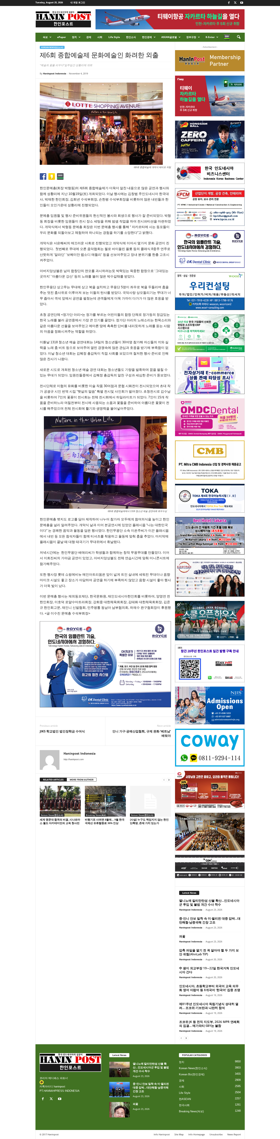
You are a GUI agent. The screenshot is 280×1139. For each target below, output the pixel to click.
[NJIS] (210, 705)
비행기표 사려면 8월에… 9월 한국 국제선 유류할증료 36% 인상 (104, 821)
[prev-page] (164, 780)
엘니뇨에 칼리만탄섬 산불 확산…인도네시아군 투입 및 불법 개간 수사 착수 (209, 902)
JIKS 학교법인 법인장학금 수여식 (62, 731)
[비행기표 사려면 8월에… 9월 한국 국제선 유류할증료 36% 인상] (105, 801)
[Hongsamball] (210, 139)
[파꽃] (119, 1109)
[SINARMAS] (210, 578)
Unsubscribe (216, 1134)
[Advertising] (105, 664)
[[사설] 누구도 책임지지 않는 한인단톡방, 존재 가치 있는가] (150, 801)
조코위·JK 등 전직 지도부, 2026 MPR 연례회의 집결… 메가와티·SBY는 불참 (209, 1024)
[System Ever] (210, 333)
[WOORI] (210, 291)
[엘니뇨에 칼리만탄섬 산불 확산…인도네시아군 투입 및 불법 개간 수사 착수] (119, 1069)
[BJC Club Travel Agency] (210, 536)
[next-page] (169, 780)
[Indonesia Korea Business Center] (210, 173)
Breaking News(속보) (96, 815)
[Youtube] (241, 3)
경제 (88, 37)
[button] (238, 37)
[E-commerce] (210, 375)
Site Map (179, 1134)
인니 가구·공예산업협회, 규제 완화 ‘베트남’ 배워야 (141, 733)
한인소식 (131, 37)
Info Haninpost (162, 1134)
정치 (74, 37)
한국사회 (184, 1105)
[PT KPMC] (210, 207)
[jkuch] (210, 832)
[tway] (210, 96)
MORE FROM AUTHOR (81, 779)
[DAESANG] (210, 790)
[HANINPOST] (210, 663)
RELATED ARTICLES (53, 779)
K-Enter (210, 37)
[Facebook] (229, 3)
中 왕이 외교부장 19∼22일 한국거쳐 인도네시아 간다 (209, 970)
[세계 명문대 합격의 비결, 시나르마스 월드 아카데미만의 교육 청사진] (60, 801)
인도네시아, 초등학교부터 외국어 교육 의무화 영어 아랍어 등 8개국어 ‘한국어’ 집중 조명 (209, 988)
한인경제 (147, 37)
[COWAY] (210, 748)
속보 (45, 37)
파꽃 (182, 936)
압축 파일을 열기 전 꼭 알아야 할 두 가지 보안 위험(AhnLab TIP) (209, 952)
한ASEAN (185, 1099)
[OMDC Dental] (210, 417)
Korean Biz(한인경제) (191, 1074)
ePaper (61, 37)
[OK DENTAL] (210, 249)
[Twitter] (235, 3)
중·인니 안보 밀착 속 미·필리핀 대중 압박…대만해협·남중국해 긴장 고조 (209, 920)
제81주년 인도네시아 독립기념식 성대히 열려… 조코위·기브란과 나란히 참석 (208, 1006)
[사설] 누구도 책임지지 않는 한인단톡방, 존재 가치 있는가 (149, 821)
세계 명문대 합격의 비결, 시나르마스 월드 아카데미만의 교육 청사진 (60, 821)
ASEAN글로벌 (169, 37)
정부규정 (191, 37)
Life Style (114, 37)
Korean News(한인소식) (52, 47)
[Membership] (210, 60)
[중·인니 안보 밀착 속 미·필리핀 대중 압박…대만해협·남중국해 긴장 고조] (119, 1089)
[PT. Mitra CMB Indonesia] (210, 460)
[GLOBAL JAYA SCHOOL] (210, 620)
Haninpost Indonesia (54, 73)
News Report (234, 1134)
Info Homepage (196, 1134)
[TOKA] (210, 498)
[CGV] (210, 866)
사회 (99, 37)
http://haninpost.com (74, 759)
